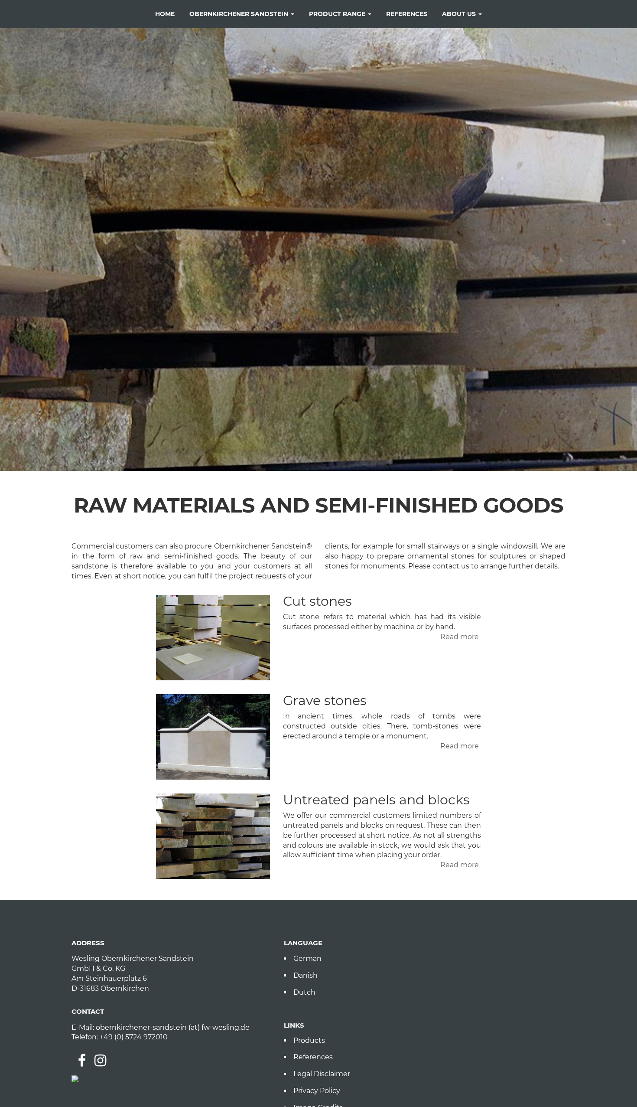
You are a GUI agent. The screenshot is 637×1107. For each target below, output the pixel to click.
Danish (305, 975)
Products (309, 1040)
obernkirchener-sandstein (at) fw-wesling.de (173, 1027)
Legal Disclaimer (321, 1074)
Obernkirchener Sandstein (239, 14)
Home (165, 14)
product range (338, 14)
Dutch (304, 992)
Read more (459, 637)
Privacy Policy (316, 1091)
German (307, 958)
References (313, 1057)
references (406, 14)
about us (460, 14)
